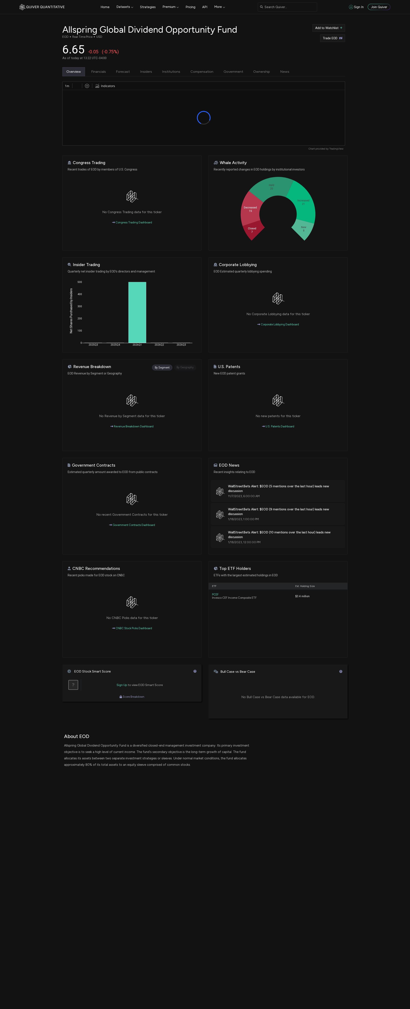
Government (233, 72)
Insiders (146, 72)
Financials (98, 72)
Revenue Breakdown (92, 367)
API (204, 7)
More (218, 7)
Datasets (123, 7)
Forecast (123, 72)
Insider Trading (86, 265)
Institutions (171, 72)
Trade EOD (330, 38)
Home (105, 7)
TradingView (336, 148)
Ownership (261, 72)
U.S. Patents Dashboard (279, 426)
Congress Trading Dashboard (133, 222)
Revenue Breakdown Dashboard (133, 426)
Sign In (359, 7)
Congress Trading (89, 163)
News (284, 72)
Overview (73, 72)
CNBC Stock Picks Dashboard (133, 628)
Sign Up (122, 685)
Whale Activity (233, 163)
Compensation (201, 72)
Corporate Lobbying (238, 265)
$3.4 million (302, 596)
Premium (169, 7)
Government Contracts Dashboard (133, 525)
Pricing (190, 7)
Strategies (148, 7)
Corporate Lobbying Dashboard (279, 324)
